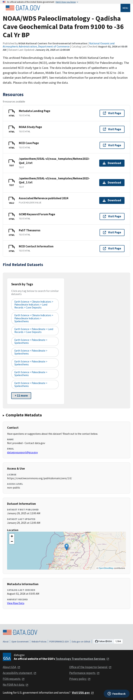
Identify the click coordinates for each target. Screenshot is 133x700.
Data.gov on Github (81, 641)
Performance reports (82, 673)
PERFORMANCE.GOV (59, 641)
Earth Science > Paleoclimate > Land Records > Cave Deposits (33, 330)
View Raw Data (15, 603)
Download (114, 163)
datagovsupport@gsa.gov (22, 452)
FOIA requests (12, 679)
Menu (125, 7)
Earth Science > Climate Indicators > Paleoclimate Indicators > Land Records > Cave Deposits (33, 304)
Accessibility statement (18, 673)
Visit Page (114, 113)
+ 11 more (21, 395)
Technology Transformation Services (80, 659)
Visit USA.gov (81, 692)
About (5, 641)
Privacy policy (78, 679)
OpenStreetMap (106, 567)
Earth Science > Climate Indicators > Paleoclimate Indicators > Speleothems (33, 318)
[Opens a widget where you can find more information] (117, 694)
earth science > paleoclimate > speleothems (30, 341)
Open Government (20, 641)
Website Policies (39, 641)
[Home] (23, 8)
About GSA (10, 667)
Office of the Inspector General (88, 667)
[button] (66, 547)
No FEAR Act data (14, 685)
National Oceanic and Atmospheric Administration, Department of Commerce (58, 45)
